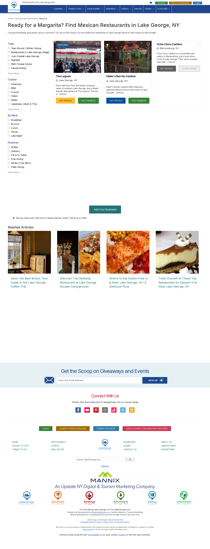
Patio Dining (17, 167)
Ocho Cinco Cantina (169, 44)
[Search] (130, 459)
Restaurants (58, 442)
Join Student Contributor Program (146, 428)
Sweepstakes (168, 446)
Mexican (43, 19)
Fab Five (138, 9)
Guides (148, 9)
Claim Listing (189, 68)
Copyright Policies (122, 522)
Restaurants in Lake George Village (30, 52)
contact (121, 534)
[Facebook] (78, 410)
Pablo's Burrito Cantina (121, 76)
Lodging (58, 9)
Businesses (130, 442)
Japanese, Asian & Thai (24, 103)
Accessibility (94, 534)
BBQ (13, 88)
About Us (166, 442)
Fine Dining (17, 159)
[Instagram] (105, 410)
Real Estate (57, 449)
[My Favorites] (151, 2)
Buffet (14, 147)
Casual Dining (18, 68)
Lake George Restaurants (26, 19)
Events (125, 9)
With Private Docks (21, 64)
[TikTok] (114, 410)
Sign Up (153, 380)
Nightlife (15, 60)
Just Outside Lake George (25, 56)
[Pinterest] (96, 410)
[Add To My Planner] (97, 44)
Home (10, 19)
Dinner (14, 132)
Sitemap (105, 466)
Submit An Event (106, 428)
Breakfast (16, 120)
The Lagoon (63, 76)
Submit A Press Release (73, 428)
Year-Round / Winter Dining (26, 48)
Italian (14, 99)
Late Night (16, 135)
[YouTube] (87, 410)
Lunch (14, 128)
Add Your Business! (105, 209)
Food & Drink (93, 9)
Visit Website (88, 100)
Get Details (65, 100)
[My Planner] (132, 410)
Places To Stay (20, 446)
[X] (123, 410)
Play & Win (162, 9)
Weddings (110, 9)
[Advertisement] (105, 328)
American (16, 84)
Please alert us (88, 529)
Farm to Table (18, 155)
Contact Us (130, 449)
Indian (14, 96)
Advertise (161, 3)
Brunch (15, 124)
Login (197, 3)
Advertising (167, 449)
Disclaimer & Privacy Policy (91, 522)
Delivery (15, 151)
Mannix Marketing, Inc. (101, 512)
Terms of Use (108, 522)
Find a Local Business (180, 3)
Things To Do (74, 9)
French (15, 92)
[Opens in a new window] (58, 497)
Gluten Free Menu (21, 163)
